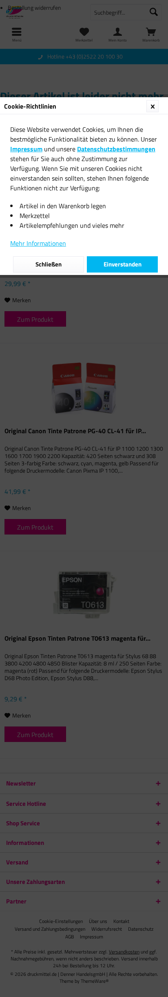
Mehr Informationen (38, 243)
